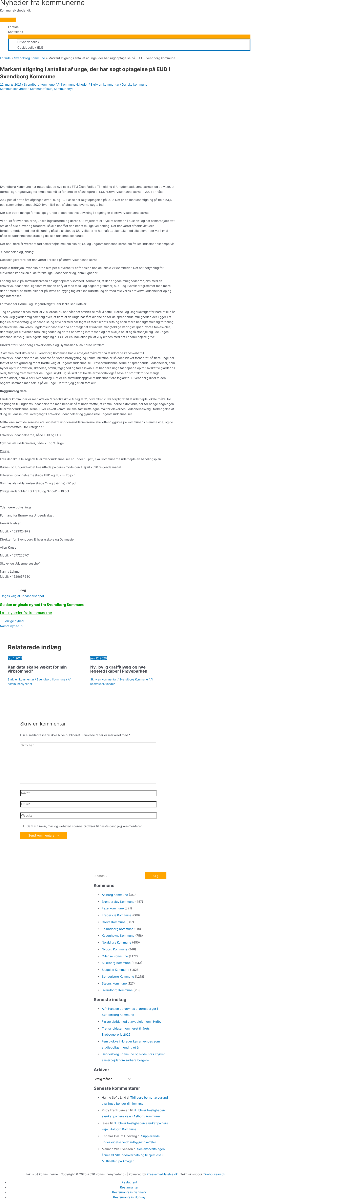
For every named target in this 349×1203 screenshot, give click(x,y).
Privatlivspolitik (28, 42)
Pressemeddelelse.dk (162, 1174)
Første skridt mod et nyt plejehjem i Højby (131, 1021)
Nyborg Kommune (114, 949)
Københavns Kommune (118, 935)
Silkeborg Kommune (116, 963)
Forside (13, 27)
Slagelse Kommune (115, 970)
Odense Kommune (115, 956)
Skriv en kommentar (104, 84)
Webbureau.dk (214, 1174)
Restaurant (129, 1182)
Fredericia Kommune (116, 915)
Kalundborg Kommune (118, 929)
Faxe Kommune (113, 908)
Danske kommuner (135, 84)
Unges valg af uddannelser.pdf (22, 596)
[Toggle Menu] (129, 37)
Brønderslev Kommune (118, 902)
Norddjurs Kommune (116, 942)
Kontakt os (15, 32)
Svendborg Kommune (39, 84)
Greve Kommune (114, 922)
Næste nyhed (11, 626)
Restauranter (129, 1187)
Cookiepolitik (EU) (30, 47)
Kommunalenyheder (14, 89)
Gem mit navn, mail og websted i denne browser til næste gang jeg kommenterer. (84, 826)
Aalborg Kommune (115, 895)
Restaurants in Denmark (129, 1192)
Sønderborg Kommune (118, 976)
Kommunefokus (41, 89)
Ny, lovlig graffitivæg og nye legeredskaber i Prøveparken (118, 669)
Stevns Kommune (114, 983)
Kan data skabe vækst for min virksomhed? (37, 669)
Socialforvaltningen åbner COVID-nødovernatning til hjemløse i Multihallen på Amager (133, 1155)
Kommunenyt (63, 89)
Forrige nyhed (12, 621)
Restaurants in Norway (129, 1197)
